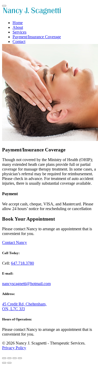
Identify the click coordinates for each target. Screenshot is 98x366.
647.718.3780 (22, 263)
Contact (19, 41)
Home (18, 22)
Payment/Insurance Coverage (37, 37)
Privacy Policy (14, 348)
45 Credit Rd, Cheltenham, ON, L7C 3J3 (24, 306)
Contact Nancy (14, 242)
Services (19, 32)
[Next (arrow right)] (9, 363)
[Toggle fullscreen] (15, 358)
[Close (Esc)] (4, 358)
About (18, 27)
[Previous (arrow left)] (4, 363)
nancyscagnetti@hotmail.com (26, 283)
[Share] (9, 358)
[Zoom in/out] (20, 358)
